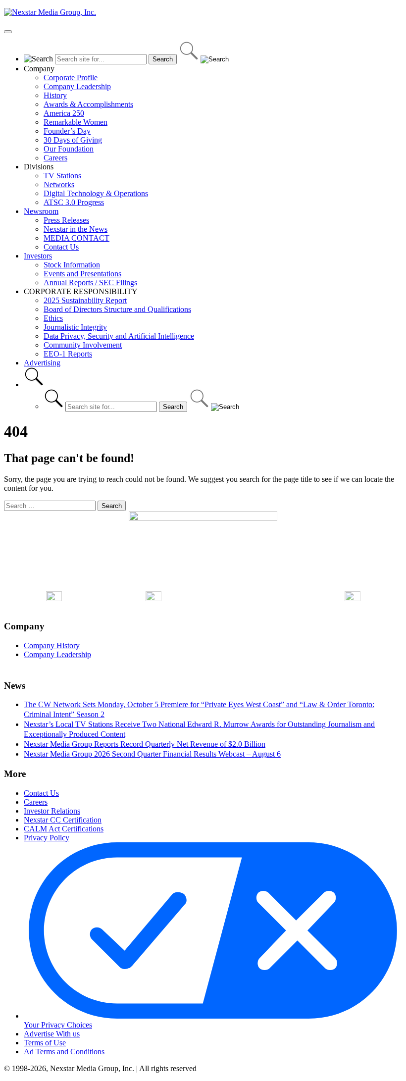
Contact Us (61, 247)
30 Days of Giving (73, 140)
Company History (52, 645)
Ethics (53, 318)
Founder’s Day (67, 131)
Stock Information (72, 264)
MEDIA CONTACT (76, 238)
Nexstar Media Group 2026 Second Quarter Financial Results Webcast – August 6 (152, 754)
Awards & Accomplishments (88, 104)
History (55, 95)
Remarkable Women (75, 122)
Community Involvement (83, 345)
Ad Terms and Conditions (64, 1051)
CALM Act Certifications (63, 828)
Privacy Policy (46, 837)
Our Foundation (69, 149)
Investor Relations (52, 811)
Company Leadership (77, 86)
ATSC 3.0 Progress (74, 202)
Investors (38, 256)
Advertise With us (52, 1034)
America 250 (64, 113)
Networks (59, 184)
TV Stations (62, 175)
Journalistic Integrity (75, 327)
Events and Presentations (82, 273)
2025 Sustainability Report (85, 300)
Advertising (42, 363)
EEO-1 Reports (68, 354)
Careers (55, 158)
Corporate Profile (71, 77)
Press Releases (66, 220)
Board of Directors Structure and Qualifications (117, 309)
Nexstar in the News (75, 229)
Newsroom (41, 211)
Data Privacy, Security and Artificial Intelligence (119, 336)
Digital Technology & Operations (96, 193)
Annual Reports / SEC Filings (90, 282)
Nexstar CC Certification (63, 820)
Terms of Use (45, 1042)
